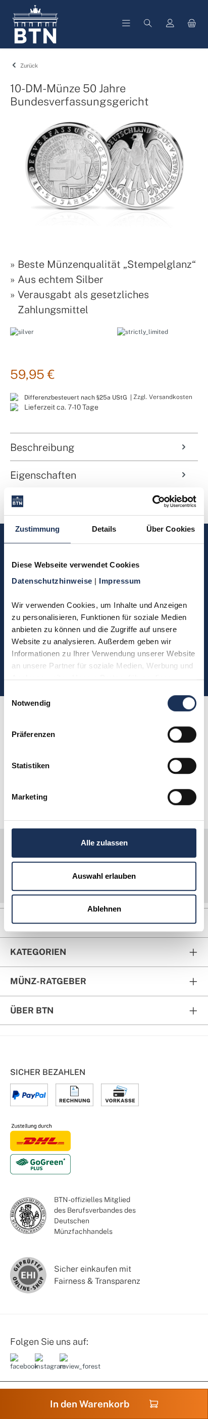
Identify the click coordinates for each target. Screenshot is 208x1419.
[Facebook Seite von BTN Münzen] (18, 1366)
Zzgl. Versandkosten (162, 397)
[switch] (182, 734)
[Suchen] (148, 24)
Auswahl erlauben (104, 876)
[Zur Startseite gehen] (35, 24)
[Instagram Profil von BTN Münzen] (43, 1366)
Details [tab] (104, 529)
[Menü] (126, 24)
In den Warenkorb (89, 1403)
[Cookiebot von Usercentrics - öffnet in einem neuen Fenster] (152, 501)
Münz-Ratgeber (48, 981)
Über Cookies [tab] (170, 529)
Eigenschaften (43, 475)
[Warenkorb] (192, 24)
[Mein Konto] (170, 24)
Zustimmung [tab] (37, 529)
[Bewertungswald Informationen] (68, 1366)
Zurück (28, 66)
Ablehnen (104, 908)
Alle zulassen (104, 842)
